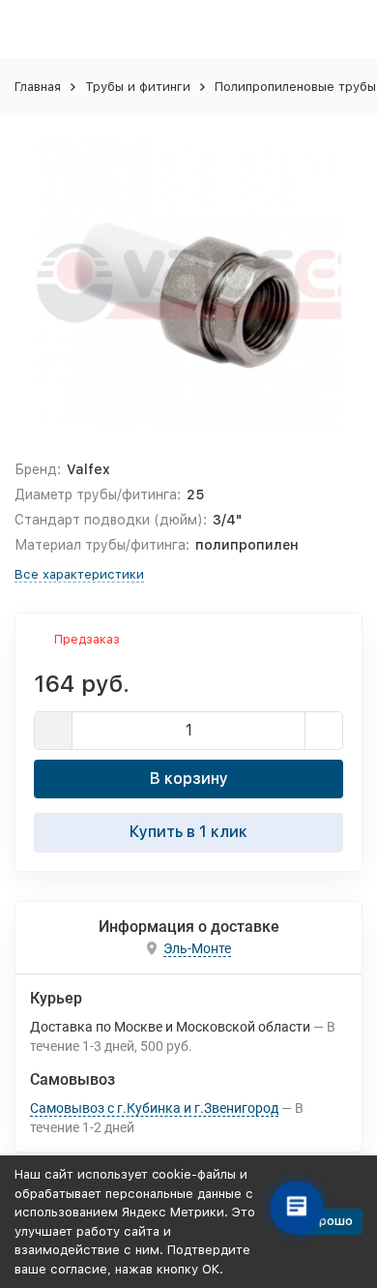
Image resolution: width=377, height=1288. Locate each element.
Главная (37, 86)
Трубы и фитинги (137, 86)
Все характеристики (79, 574)
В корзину (189, 778)
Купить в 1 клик (188, 832)
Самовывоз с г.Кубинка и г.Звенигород (154, 1108)
